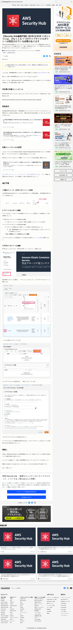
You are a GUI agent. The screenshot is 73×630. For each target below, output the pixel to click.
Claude (22, 5)
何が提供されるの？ (26, 497)
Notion (21, 622)
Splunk (21, 619)
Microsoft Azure (23, 600)
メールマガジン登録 (51, 605)
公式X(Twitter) (63, 603)
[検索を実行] (56, 1)
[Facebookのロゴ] (65, 588)
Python (11, 619)
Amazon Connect (4, 622)
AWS (18, 5)
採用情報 (48, 609)
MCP (11, 600)
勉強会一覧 (63, 179)
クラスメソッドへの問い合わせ (53, 597)
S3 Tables (3, 612)
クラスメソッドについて (65, 597)
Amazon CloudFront (5, 620)
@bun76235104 (42, 72)
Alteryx (21, 610)
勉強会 (53, 5)
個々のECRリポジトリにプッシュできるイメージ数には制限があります (20, 174)
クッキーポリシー (64, 615)
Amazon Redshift (4, 617)
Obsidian (12, 615)
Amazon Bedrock (13, 605)
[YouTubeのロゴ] (71, 588)
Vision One (22, 620)
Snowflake (22, 609)
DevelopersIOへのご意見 (52, 599)
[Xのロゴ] (68, 588)
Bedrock (26, 5)
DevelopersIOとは (64, 599)
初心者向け (37, 605)
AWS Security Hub (11, 52)
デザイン (36, 617)
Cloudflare (22, 617)
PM (10, 622)
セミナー (43, 5)
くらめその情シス (38, 614)
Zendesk (21, 603)
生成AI (11, 598)
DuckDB (21, 615)
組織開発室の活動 (38, 615)
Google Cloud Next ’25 (39, 598)
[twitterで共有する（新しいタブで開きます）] (50, 56)
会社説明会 (48, 5)
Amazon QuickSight (4, 615)
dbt (20, 614)
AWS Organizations (4, 605)
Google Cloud (33, 5)
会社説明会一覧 (63, 175)
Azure (38, 5)
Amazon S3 (3, 610)
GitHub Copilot (13, 610)
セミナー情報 (49, 607)
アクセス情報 (63, 611)
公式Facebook (63, 607)
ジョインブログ (37, 612)
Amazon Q (12, 609)
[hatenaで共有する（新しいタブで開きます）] (44, 56)
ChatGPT (12, 602)
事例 (57, 5)
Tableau (21, 607)
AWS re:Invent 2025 (38, 600)
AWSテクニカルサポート (39, 607)
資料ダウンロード (50, 603)
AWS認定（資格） (38, 609)
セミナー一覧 (63, 171)
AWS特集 (2, 598)
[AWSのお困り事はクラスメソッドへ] (26, 514)
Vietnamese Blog (38, 620)
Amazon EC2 (3, 609)
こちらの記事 (37, 237)
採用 (60, 5)
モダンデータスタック (14, 617)
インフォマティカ (23, 612)
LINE (21, 602)
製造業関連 (37, 610)
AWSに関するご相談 (51, 601)
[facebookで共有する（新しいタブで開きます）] (47, 56)
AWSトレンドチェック (39, 603)
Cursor (11, 614)
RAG (11, 607)
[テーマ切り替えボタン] (71, 2)
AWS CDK (3, 614)
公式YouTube (63, 605)
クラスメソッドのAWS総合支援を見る (26, 492)
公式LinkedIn (63, 609)
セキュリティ (12, 620)
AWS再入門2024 (38, 602)
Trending (14, 5)
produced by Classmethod (17, 1)
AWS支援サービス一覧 (65, 601)
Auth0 (21, 605)
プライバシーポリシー (65, 613)
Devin (11, 612)
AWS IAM (2, 600)
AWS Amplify (3, 619)
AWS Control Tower (4, 607)
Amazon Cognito (4, 602)
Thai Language (37, 619)
